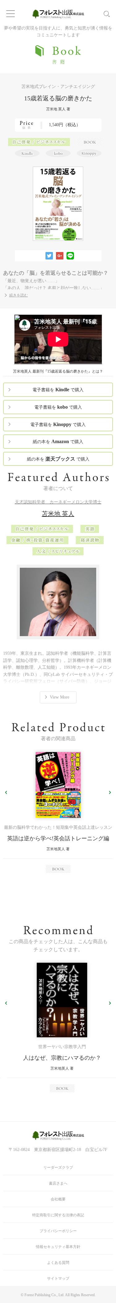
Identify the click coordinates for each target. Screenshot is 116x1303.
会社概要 (58, 1199)
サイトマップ (58, 1278)
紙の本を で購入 (58, 441)
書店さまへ (58, 1183)
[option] (58, 812)
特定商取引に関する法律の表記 (58, 1215)
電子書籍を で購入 (58, 389)
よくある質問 (58, 1262)
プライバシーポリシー (58, 1231)
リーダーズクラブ (58, 1167)
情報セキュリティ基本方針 (58, 1247)
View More (59, 697)
